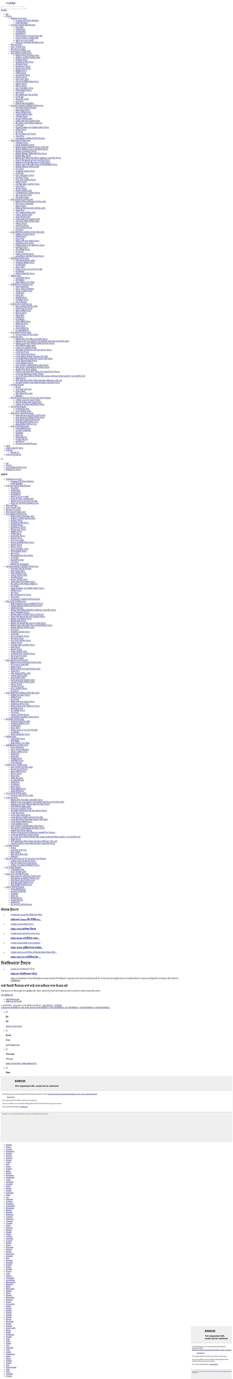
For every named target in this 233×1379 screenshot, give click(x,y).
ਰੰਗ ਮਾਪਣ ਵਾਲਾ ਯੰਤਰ (24, 195)
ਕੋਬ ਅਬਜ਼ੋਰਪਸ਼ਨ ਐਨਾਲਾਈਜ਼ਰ (27, 95)
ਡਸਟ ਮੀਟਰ (20, 93)
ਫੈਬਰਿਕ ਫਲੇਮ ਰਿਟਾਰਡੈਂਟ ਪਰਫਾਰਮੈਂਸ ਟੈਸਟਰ (31, 339)
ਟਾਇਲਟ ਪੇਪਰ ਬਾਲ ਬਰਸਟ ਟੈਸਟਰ (28, 400)
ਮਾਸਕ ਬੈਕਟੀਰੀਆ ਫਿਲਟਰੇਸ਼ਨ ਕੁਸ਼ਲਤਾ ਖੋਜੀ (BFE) (34, 359)
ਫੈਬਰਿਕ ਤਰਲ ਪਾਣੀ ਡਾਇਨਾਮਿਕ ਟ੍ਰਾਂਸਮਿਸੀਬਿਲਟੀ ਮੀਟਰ (36, 165)
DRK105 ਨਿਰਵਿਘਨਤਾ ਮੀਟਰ (24, 973)
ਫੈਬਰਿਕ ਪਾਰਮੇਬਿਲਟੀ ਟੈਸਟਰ (26, 151)
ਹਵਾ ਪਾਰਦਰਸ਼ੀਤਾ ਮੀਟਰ (24, 88)
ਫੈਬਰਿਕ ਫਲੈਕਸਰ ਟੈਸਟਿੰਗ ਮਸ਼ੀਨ (27, 167)
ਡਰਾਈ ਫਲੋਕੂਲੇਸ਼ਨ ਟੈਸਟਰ (25, 145)
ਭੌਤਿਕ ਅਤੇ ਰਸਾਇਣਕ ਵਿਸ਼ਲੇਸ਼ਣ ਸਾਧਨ (30, 42)
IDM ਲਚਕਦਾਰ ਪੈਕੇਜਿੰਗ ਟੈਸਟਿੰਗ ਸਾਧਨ (30, 418)
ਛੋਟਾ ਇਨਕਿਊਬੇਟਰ (72, 1008)
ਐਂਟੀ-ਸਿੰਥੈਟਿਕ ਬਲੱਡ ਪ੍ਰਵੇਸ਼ (26, 346)
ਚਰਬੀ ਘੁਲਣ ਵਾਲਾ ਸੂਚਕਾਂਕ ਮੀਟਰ (28, 121)
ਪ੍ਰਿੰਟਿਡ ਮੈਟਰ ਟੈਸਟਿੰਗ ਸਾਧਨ (21, 304)
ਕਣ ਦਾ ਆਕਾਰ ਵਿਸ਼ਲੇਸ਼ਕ (25, 289)
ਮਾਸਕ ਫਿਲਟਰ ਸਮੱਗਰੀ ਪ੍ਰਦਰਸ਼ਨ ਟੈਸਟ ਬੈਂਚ (32, 357)
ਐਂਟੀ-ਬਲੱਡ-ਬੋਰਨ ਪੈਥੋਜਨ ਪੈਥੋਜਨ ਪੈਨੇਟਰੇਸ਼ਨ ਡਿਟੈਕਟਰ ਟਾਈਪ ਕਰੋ (39, 380)
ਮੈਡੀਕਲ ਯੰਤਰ (16, 276)
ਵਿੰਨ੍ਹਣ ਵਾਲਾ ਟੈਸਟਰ (23, 69)
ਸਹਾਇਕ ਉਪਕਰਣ (17, 385)
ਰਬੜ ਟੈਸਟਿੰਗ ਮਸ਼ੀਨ (23, 217)
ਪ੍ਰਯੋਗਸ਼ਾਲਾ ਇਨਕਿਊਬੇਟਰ (11, 1008)
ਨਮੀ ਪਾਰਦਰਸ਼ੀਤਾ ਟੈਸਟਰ (25, 175)
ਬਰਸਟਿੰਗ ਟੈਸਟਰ (22, 247)
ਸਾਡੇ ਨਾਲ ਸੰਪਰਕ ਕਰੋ (13, 455)
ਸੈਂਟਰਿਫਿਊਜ (20, 280)
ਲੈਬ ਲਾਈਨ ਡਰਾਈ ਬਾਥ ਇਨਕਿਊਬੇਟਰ (35, 1008)
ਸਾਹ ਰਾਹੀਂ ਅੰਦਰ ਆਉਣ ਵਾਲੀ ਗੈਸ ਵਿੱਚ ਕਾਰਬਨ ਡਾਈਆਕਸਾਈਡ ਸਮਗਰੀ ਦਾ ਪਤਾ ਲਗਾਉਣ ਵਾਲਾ (50, 376)
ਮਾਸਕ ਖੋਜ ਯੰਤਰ (17, 337)
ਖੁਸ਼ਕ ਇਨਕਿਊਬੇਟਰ (57, 1008)
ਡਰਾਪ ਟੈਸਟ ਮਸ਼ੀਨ (22, 80)
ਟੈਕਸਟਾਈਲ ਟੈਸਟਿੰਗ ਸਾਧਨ (21, 141)
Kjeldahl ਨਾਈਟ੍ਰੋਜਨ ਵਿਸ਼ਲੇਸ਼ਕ (27, 21)
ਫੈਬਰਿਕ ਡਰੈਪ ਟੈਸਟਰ (23, 156)
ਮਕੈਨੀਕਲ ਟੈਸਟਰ (22, 143)
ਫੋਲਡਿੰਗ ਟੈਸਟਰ (21, 71)
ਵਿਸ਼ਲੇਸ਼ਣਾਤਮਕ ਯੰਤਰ (19, 18)
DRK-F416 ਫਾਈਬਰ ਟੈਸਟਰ (23, 929)
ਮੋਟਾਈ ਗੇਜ (20, 97)
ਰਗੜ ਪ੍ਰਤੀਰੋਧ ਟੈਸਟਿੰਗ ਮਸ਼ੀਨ (27, 306)
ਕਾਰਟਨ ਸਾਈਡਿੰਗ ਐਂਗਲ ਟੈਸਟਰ (27, 82)
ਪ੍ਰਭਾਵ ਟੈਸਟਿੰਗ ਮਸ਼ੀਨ (24, 114)
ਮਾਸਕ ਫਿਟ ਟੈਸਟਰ (22, 352)
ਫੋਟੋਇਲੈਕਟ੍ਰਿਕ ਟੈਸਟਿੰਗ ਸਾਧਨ (22, 285)
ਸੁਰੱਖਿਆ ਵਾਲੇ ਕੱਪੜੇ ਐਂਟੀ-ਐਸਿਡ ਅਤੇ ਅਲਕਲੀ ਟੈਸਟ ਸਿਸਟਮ (38, 372)
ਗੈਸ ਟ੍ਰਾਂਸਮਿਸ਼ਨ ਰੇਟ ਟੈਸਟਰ (26, 134)
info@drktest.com (12, 999)
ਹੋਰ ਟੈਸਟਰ (19, 230)
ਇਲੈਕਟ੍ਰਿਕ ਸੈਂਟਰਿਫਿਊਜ (25, 104)
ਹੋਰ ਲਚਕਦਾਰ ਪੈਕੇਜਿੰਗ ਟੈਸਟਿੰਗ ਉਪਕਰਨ (30, 138)
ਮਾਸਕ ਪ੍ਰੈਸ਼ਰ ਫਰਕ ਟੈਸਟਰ (25, 354)
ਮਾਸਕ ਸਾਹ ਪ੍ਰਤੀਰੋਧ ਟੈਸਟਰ (26, 348)
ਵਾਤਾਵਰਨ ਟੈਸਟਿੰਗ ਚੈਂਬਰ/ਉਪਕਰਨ (23, 25)
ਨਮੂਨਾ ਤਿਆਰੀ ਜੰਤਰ (18, 47)
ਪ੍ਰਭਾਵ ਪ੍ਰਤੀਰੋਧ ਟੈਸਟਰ (25, 254)
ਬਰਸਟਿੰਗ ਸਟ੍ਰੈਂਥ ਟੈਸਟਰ (24, 62)
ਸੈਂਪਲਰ (18, 387)
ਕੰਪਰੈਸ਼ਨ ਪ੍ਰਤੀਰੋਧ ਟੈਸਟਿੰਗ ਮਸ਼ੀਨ (28, 58)
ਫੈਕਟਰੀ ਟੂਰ (15, 452)
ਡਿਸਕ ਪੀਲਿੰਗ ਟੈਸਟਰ (23, 112)
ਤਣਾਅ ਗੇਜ (19, 295)
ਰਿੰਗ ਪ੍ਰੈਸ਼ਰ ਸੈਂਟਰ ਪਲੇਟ (24, 394)
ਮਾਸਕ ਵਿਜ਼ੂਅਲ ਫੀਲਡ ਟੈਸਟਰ (26, 361)
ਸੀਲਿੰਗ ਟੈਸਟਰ (21, 130)
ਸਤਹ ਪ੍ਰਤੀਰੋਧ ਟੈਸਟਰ (24, 228)
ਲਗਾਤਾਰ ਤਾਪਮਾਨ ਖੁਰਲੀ (24, 40)
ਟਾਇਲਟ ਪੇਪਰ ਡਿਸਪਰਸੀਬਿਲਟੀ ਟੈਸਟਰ (30, 404)
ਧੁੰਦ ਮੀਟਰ (19, 132)
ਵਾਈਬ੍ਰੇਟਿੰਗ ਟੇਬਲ (22, 409)
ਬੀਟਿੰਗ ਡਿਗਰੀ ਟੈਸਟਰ (23, 90)
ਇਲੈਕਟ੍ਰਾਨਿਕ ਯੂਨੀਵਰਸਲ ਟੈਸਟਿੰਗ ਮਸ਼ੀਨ (31, 202)
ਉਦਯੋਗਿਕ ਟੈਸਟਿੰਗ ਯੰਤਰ (20, 258)
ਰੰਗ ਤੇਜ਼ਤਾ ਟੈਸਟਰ (22, 178)
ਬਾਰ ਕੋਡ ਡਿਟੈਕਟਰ (22, 330)
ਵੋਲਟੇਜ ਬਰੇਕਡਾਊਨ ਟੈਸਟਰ (25, 274)
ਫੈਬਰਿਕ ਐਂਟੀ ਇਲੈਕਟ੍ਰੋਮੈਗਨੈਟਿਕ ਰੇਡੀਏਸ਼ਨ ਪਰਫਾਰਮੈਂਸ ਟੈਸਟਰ (38, 158)
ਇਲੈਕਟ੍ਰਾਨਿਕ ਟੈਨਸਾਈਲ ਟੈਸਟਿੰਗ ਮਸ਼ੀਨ (30, 208)
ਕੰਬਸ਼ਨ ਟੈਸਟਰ (21, 206)
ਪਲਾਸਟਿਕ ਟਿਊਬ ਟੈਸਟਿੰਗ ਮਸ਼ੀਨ (27, 221)
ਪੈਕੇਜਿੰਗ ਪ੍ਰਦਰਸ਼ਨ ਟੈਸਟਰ (25, 234)
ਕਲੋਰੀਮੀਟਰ (20, 317)
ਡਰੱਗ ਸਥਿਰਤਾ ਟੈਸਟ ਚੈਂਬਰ (25, 282)
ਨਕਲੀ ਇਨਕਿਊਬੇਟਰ (102, 1008)
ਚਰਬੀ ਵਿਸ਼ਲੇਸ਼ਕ (22, 23)
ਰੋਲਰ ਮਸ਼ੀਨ (20, 315)
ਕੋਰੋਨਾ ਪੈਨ (19, 435)
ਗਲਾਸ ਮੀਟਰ (20, 326)
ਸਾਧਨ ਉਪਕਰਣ (21, 302)
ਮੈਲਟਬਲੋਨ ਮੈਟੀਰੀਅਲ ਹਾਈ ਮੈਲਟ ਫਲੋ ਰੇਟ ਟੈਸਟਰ (34, 350)
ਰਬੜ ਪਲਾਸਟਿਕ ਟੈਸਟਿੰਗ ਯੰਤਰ (22, 199)
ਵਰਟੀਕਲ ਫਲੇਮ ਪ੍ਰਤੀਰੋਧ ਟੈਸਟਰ (27, 184)
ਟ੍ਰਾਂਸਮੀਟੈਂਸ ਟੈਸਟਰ (23, 278)
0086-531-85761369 (14, 1001)
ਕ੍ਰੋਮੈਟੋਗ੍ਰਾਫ (20, 29)
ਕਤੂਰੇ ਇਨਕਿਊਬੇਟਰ (87, 1008)
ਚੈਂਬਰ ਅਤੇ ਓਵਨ (16, 45)
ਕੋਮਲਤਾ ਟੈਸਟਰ (21, 77)
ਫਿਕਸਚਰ (19, 396)
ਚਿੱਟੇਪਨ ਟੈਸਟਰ (21, 86)
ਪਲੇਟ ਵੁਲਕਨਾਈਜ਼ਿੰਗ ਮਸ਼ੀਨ (25, 213)
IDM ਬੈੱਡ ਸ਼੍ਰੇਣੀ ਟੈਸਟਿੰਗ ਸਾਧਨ (27, 422)
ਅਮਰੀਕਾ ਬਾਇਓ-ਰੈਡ (23, 431)
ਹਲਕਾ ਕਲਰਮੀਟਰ (22, 287)
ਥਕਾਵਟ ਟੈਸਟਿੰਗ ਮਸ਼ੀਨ (24, 119)
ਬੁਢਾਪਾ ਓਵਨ (20, 267)
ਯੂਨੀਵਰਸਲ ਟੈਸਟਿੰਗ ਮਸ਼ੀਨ (25, 261)
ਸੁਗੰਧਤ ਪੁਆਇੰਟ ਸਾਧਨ (24, 291)
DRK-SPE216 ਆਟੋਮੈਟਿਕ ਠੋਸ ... (26, 957)
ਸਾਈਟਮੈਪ (58, 1005)
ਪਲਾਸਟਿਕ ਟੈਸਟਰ (22, 226)
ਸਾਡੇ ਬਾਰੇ (9, 450)
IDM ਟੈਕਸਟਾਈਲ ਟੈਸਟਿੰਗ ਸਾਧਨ (28, 420)
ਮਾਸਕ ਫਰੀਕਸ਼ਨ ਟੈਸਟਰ (24, 363)
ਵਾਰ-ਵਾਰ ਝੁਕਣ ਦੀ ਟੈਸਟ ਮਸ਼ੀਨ (27, 335)
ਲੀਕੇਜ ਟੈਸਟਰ (20, 378)
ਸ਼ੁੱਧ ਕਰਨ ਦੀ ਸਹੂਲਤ (18, 49)
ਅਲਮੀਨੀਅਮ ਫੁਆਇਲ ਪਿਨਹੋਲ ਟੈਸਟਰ (30, 256)
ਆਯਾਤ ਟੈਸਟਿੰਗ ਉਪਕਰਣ (20, 426)
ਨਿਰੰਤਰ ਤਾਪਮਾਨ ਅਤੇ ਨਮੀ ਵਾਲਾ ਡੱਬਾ (29, 36)
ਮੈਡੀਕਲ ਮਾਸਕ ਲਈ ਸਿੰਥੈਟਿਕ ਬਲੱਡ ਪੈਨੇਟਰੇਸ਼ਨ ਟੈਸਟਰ (35, 343)
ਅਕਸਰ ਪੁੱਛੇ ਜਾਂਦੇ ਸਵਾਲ (14, 448)
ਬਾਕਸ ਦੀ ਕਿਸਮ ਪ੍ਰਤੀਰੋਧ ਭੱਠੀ (27, 38)
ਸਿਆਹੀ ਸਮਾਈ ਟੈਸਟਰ (24, 309)
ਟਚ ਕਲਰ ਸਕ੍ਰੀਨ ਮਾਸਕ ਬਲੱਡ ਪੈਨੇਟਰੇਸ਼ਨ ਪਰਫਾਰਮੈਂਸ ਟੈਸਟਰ (38, 383)
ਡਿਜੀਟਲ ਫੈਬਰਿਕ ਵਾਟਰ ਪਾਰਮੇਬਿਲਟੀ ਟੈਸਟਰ (32, 149)
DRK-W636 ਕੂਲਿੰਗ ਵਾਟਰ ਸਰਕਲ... (27, 947)
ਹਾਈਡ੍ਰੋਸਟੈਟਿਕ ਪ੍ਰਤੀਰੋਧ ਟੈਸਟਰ (28, 193)
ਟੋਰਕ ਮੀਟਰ (20, 136)
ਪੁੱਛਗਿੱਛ (14, 981)
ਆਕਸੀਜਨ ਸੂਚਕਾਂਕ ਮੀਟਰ (25, 171)
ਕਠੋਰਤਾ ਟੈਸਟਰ (21, 84)
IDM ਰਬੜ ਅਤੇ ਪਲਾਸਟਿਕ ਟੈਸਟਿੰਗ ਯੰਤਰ (31, 415)
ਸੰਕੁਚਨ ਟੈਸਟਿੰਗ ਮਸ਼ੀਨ (24, 191)
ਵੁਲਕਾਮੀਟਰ (20, 210)
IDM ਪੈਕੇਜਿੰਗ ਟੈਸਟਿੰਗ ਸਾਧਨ (26, 424)
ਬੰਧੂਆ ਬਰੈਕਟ (20, 391)
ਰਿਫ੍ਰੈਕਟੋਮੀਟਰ (21, 298)
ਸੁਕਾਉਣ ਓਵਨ (21, 32)
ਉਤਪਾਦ (9, 16)
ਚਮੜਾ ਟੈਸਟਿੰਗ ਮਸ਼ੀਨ (23, 411)
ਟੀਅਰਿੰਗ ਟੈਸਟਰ (22, 64)
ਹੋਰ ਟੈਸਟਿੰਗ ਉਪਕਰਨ (18, 407)
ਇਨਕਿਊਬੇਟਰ (20, 34)
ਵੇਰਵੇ (18, 981)
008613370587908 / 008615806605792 (21, 1064)
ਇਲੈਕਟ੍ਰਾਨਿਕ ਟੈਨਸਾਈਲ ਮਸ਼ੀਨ (27, 56)
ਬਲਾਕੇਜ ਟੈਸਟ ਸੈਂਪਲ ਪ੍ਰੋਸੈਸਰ (26, 370)
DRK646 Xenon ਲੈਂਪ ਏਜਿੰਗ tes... (26, 919)
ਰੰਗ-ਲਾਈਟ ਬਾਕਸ (22, 99)
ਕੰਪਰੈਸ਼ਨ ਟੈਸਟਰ (21, 60)
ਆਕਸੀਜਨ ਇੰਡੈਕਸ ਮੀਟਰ (25, 263)
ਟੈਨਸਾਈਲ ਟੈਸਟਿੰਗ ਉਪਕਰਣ (26, 108)
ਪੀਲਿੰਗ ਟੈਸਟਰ (21, 73)
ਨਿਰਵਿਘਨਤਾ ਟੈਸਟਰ (23, 66)
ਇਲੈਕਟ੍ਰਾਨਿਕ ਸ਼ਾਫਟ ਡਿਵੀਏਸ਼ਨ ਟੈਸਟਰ (30, 245)
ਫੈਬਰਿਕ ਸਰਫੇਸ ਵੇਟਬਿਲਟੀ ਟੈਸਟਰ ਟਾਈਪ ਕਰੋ (32, 147)
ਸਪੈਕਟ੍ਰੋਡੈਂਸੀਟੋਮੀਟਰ (23, 322)
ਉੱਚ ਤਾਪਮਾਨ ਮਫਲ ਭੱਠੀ (24, 204)
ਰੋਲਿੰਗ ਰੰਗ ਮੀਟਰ (22, 324)
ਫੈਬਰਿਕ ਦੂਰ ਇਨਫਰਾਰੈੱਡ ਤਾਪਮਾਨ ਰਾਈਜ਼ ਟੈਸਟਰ (33, 162)
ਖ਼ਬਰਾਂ (8, 446)
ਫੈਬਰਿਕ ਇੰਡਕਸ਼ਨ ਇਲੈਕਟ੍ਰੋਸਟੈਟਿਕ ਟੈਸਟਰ (31, 154)
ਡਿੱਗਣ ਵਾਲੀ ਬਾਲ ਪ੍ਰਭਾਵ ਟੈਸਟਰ (27, 241)
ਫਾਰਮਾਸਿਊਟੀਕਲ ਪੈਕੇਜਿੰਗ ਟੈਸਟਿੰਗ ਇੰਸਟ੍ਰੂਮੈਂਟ (27, 232)
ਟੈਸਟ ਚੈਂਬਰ (20, 27)
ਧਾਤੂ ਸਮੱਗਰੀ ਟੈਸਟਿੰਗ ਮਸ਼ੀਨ (21, 333)
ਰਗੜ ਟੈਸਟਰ (20, 186)
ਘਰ (7, 14)
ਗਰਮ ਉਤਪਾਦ (48, 1005)
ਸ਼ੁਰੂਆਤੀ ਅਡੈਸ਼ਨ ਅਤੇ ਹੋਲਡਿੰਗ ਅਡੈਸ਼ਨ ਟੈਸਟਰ (32, 127)
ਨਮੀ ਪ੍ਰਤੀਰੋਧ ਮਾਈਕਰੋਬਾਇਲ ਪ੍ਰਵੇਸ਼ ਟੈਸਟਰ (32, 365)
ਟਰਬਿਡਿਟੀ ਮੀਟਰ (22, 300)
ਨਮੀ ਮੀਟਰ (20, 101)
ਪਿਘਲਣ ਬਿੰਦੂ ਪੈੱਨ (22, 439)
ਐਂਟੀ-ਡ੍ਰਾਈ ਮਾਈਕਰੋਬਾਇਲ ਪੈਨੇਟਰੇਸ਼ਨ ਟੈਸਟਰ (33, 367)
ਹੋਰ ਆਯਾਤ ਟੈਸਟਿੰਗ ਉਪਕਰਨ (26, 444)
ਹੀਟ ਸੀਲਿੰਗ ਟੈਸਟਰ (23, 250)
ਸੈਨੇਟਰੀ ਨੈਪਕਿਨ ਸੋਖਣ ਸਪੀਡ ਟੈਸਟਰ (29, 402)
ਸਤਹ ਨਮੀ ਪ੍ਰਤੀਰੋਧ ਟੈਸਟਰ (26, 180)
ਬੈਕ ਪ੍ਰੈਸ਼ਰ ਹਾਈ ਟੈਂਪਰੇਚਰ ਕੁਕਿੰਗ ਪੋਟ (29, 123)
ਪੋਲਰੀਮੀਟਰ (20, 293)
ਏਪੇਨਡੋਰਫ (19, 433)
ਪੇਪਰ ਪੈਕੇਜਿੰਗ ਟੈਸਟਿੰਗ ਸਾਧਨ (21, 53)
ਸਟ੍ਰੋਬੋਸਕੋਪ (20, 271)
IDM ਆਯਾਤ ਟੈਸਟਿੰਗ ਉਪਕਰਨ (22, 413)
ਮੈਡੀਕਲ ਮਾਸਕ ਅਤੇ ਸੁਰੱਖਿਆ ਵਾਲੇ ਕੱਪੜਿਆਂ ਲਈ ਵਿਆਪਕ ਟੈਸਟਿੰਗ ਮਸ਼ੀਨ (42, 341)
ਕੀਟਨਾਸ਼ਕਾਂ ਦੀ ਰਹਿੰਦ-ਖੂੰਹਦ (21, 51)
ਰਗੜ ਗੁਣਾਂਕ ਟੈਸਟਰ (23, 75)
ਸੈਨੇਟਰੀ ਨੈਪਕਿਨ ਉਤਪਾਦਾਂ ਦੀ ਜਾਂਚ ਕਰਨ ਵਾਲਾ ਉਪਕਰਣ (31, 398)
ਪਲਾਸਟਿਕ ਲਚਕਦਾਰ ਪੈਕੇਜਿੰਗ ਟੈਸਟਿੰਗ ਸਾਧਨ (27, 106)
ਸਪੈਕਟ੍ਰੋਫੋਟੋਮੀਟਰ (22, 328)
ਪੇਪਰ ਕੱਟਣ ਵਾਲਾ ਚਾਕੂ (23, 389)
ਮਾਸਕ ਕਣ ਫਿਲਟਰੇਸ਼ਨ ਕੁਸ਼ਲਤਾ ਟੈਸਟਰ (30, 374)
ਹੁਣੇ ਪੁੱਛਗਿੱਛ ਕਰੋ (7, 995)
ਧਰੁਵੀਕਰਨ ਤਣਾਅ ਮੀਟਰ (25, 243)
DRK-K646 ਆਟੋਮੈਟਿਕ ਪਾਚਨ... (25, 938)
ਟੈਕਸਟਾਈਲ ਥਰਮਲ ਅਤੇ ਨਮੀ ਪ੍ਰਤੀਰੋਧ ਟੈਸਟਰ (33, 160)
